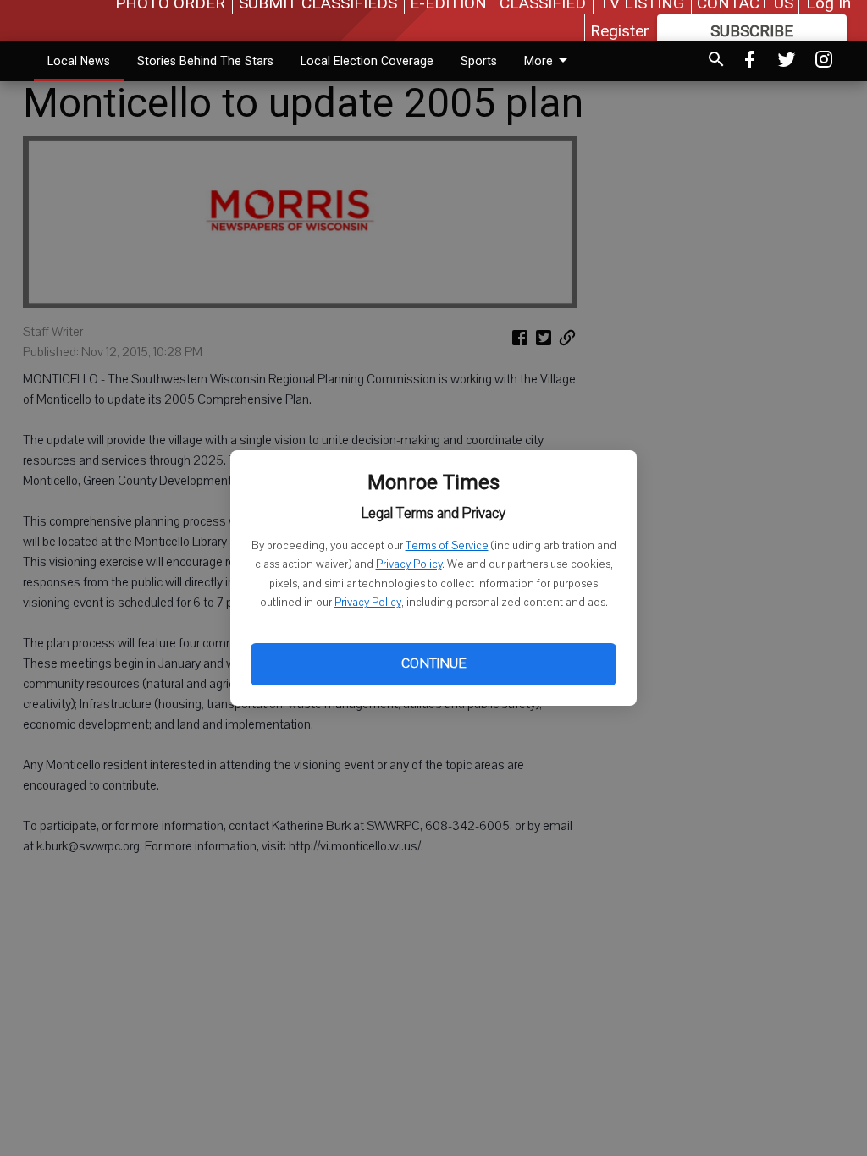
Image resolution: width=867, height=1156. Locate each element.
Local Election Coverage (367, 61)
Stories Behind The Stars (205, 61)
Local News (78, 61)
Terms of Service (447, 545)
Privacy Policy (409, 564)
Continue (433, 663)
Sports (479, 61)
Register (619, 31)
